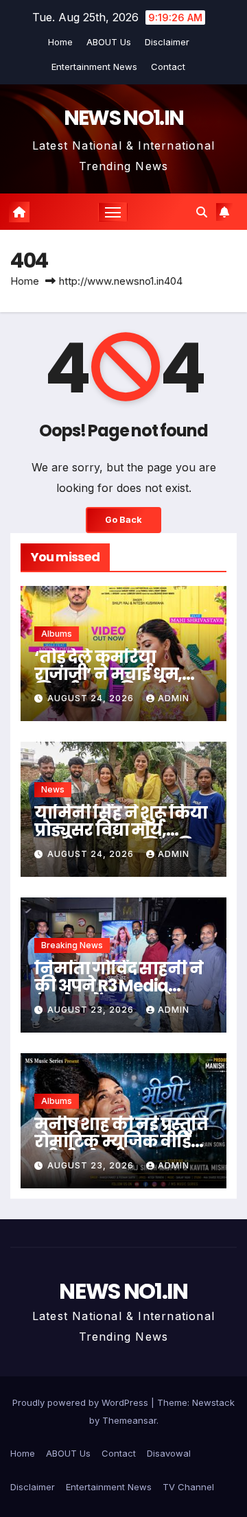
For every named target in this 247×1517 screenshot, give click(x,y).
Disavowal (169, 1453)
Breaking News (72, 945)
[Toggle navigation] (113, 212)
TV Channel (188, 1486)
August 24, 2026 (92, 698)
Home (60, 41)
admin (173, 698)
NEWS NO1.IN (123, 117)
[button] (201, 212)
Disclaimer (167, 41)
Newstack (213, 1402)
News (52, 789)
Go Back (123, 520)
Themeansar (129, 1420)
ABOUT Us (108, 41)
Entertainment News (94, 66)
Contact (168, 66)
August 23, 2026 (92, 1009)
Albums (56, 633)
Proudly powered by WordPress (81, 1402)
